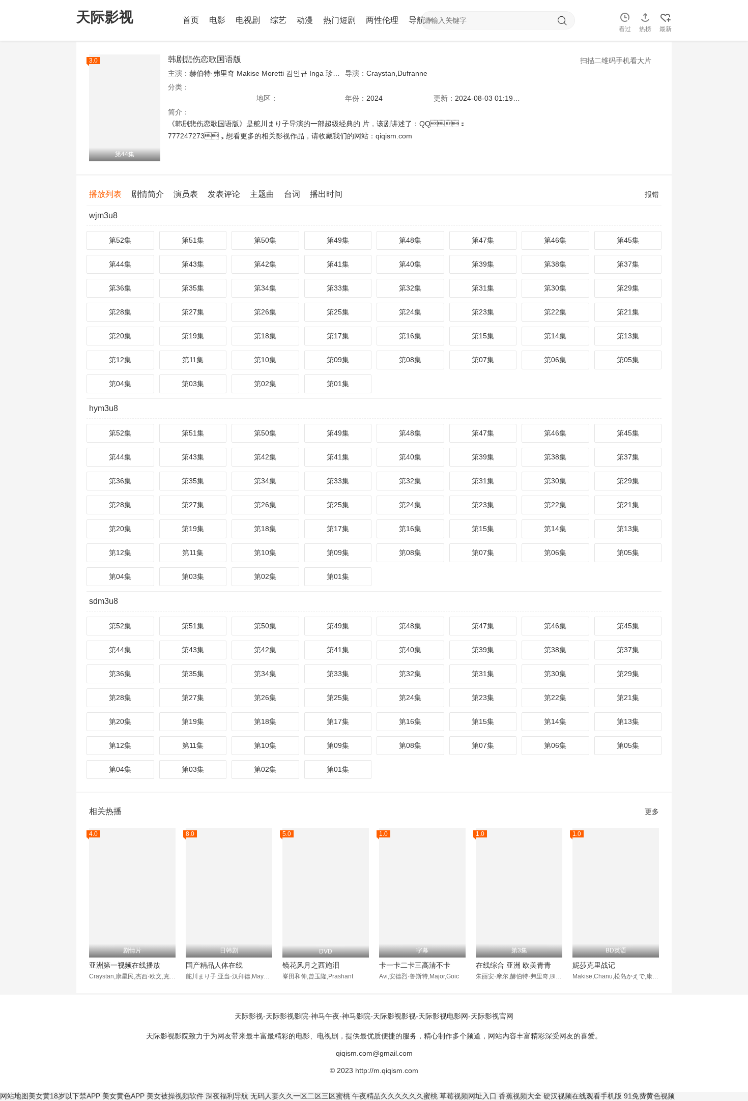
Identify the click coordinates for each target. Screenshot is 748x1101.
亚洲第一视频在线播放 (124, 965)
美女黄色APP (123, 1096)
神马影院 (356, 1016)
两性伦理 (382, 20)
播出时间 (326, 194)
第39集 (483, 264)
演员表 (186, 194)
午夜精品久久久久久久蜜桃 (395, 1096)
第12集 (120, 360)
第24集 (410, 312)
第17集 (338, 336)
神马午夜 (325, 1016)
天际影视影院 (287, 1016)
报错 (652, 194)
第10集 (265, 360)
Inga (316, 73)
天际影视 (249, 1016)
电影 (217, 20)
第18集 (265, 336)
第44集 (120, 264)
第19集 (193, 336)
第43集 (193, 264)
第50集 (265, 240)
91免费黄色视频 (649, 1096)
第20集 (120, 336)
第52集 (120, 240)
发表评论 (224, 194)
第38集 (555, 264)
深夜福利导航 (227, 1096)
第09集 (338, 360)
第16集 (410, 336)
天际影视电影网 (443, 1016)
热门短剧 (339, 20)
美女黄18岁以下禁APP (64, 1096)
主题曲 (262, 194)
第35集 (193, 288)
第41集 (338, 264)
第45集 (628, 240)
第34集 (265, 288)
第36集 (120, 288)
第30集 (555, 288)
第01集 (338, 384)
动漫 (305, 20)
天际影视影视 (394, 1016)
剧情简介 (147, 194)
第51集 (193, 240)
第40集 (410, 264)
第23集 (483, 312)
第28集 (120, 312)
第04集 (120, 384)
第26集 (265, 312)
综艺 (278, 20)
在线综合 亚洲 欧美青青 (513, 965)
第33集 (338, 288)
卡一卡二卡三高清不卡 (414, 965)
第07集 (483, 360)
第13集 (628, 336)
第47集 (483, 240)
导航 (417, 20)
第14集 (555, 336)
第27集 (193, 312)
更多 (652, 811)
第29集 (628, 288)
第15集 (483, 336)
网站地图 (14, 1096)
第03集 (193, 384)
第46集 (555, 240)
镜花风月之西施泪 (310, 965)
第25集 (338, 312)
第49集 (338, 240)
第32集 (410, 288)
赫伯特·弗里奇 (212, 73)
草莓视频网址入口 (468, 1096)
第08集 (410, 360)
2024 (374, 98)
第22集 (555, 312)
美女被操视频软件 (175, 1096)
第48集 (410, 240)
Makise (248, 73)
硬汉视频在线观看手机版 (582, 1096)
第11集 (193, 360)
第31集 (483, 288)
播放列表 (105, 194)
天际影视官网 (492, 1016)
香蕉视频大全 (520, 1096)
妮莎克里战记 (593, 965)
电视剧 (248, 20)
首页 (191, 20)
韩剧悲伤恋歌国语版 (204, 59)
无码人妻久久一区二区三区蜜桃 (300, 1096)
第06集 (555, 360)
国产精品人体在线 (214, 965)
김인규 (296, 73)
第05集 (628, 360)
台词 (292, 194)
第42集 (265, 264)
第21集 (628, 312)
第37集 (628, 264)
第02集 (265, 384)
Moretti (273, 73)
